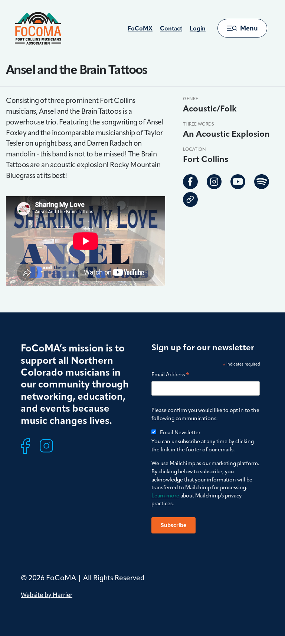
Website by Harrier (46, 594)
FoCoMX (140, 28)
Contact (171, 28)
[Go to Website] (190, 199)
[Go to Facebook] (190, 181)
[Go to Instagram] (214, 181)
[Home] (38, 28)
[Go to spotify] (261, 181)
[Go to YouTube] (238, 181)
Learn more (165, 495)
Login (198, 28)
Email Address (170, 375)
